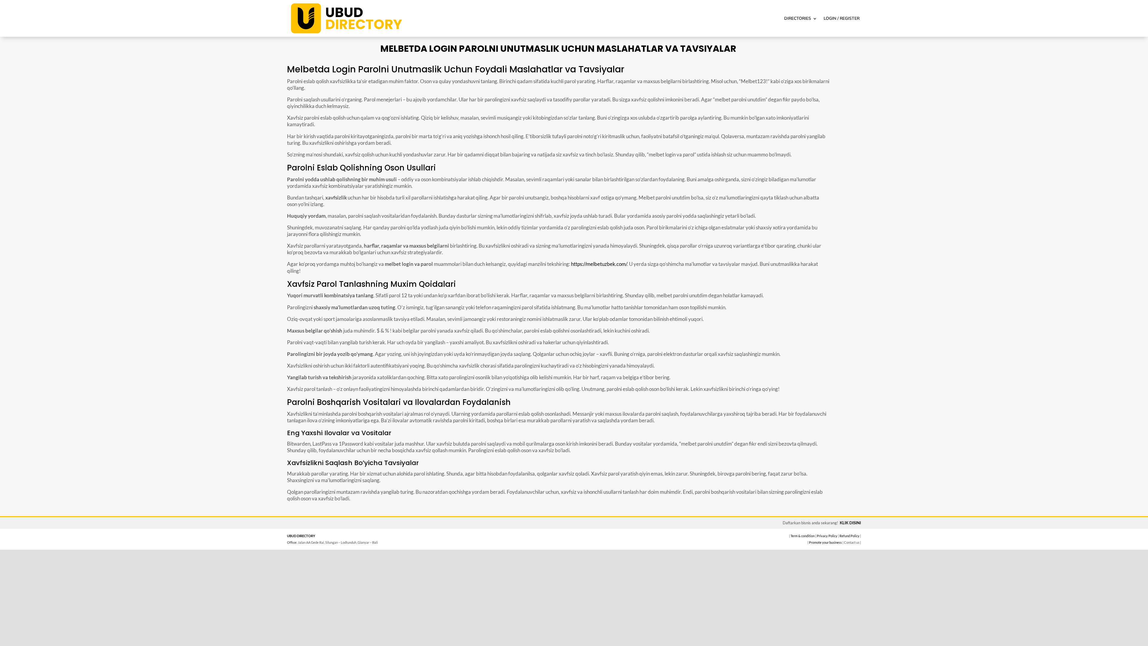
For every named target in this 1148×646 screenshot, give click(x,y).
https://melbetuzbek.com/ (599, 264)
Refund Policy (849, 536)
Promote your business (825, 542)
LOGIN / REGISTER (842, 18)
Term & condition (802, 536)
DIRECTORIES (797, 18)
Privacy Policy (827, 536)
